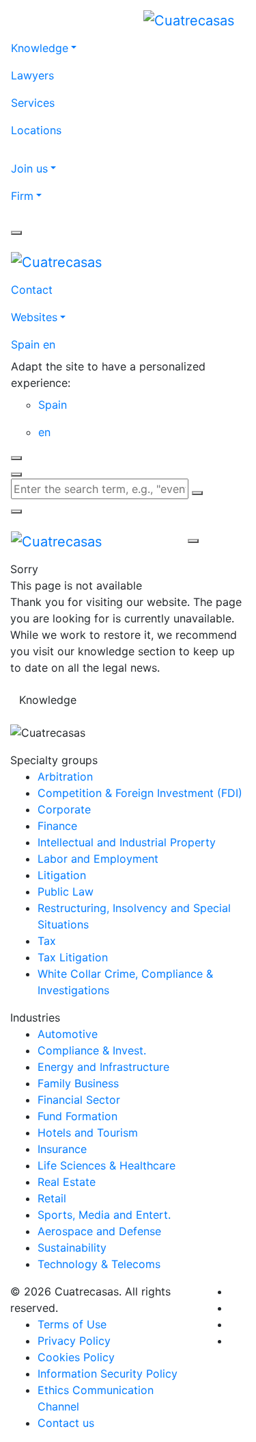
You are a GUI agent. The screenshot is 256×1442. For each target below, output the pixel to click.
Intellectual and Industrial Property (127, 842)
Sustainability (72, 1247)
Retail (52, 1198)
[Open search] (16, 474)
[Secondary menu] (16, 233)
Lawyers (32, 75)
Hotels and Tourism (88, 1132)
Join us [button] (29, 168)
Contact (32, 289)
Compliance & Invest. (92, 1050)
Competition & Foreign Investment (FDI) (140, 793)
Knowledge (47, 700)
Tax (47, 941)
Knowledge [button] (39, 48)
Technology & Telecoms (99, 1264)
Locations (36, 130)
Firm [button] (22, 196)
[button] (128, 344)
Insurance (62, 1149)
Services (33, 103)
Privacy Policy (74, 1341)
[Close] (16, 458)
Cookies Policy (76, 1357)
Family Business (78, 1083)
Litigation (62, 875)
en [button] (44, 432)
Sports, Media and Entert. (104, 1215)
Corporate (64, 809)
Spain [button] (52, 405)
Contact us (66, 1423)
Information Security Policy (107, 1373)
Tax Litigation (73, 957)
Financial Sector (79, 1099)
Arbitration (65, 776)
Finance (57, 826)
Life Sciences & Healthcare (106, 1165)
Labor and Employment (98, 858)
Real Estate (67, 1182)
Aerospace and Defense (99, 1231)
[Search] (197, 493)
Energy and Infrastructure (103, 1067)
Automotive (68, 1034)
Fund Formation (77, 1116)
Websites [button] (34, 317)
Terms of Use (72, 1324)
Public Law (66, 891)
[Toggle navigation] (150, 540)
